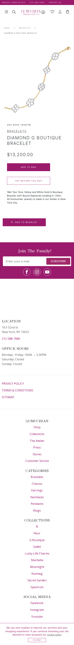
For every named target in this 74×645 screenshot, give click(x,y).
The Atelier (37, 441)
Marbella (37, 560)
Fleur (37, 533)
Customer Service (37, 461)
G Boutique (37, 540)
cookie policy (54, 634)
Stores (37, 454)
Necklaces (37, 497)
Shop (37, 427)
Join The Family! (34, 251)
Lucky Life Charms (37, 553)
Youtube (37, 617)
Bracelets (25, 28)
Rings (37, 510)
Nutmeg (37, 574)
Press (37, 447)
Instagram (37, 610)
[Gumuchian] (33, 11)
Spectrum (37, 587)
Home (7, 28)
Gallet (37, 547)
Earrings (37, 490)
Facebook (37, 603)
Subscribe (58, 261)
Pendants (37, 504)
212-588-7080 (11, 339)
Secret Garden (37, 580)
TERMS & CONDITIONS (17, 390)
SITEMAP (8, 397)
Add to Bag (28, 167)
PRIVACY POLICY (13, 384)
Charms (37, 484)
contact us (55, 2)
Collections (37, 434)
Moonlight (37, 567)
